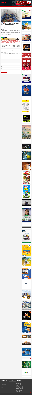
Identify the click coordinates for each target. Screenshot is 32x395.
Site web (2, 68)
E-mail (2, 66)
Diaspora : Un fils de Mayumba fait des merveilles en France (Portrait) (19, 385)
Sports (16, 6)
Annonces (25, 6)
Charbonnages (11, 40)
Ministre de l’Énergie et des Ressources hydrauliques (7, 41)
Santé (18, 6)
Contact (28, 6)
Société (13, 6)
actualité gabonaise (3, 40)
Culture (10, 6)
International (22, 6)
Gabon (13, 40)
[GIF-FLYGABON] (26, 257)
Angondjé (8, 40)
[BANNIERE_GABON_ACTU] (26, 162)
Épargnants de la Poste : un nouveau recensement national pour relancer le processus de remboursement (19, 387)
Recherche (30, 358)
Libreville (2, 41)
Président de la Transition (18, 41)
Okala (15, 41)
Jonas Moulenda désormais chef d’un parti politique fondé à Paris (19, 391)
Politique (4, 6)
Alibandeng (6, 40)
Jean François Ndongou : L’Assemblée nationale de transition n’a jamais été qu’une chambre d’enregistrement (6, 46)
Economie (8, 6)
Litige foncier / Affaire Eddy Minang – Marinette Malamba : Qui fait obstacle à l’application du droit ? (19, 383)
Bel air (9, 40)
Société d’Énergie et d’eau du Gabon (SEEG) (4, 42)
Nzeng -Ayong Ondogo (13, 41)
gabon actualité (17, 40)
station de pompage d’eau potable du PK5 (11, 42)
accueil (2, 6)
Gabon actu (15, 40)
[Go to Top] (30, 392)
